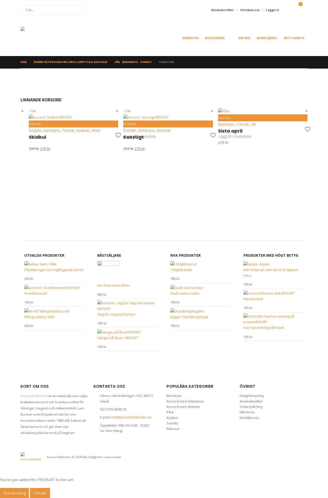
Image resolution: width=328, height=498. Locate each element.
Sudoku (172, 423)
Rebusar (173, 429)
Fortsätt (40, 493)
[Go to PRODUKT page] (263, 111)
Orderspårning (251, 407)
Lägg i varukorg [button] (112, 114)
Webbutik (190, 38)
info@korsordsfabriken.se (131, 417)
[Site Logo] (46, 38)
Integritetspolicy (252, 396)
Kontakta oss (250, 10)
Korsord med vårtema (183, 407)
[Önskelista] (286, 10)
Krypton (172, 418)
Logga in (272, 10)
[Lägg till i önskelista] (115, 135)
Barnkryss (174, 396)
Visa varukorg (14, 493)
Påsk (170, 412)
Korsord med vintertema (185, 401)
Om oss (244, 38)
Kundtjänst (267, 38)
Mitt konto (294, 38)
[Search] (79, 10)
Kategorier (215, 38)
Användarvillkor (222, 10)
